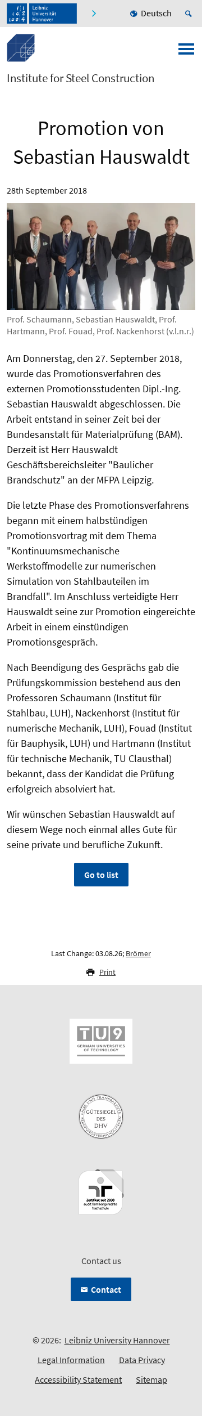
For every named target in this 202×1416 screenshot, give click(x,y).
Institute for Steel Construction (80, 78)
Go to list (101, 874)
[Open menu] (186, 52)
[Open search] (190, 13)
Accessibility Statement (78, 1379)
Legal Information (71, 1359)
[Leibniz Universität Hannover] (42, 13)
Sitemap (151, 1379)
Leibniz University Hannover (117, 1340)
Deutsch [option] (156, 13)
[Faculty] (93, 13)
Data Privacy (142, 1359)
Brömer (138, 953)
